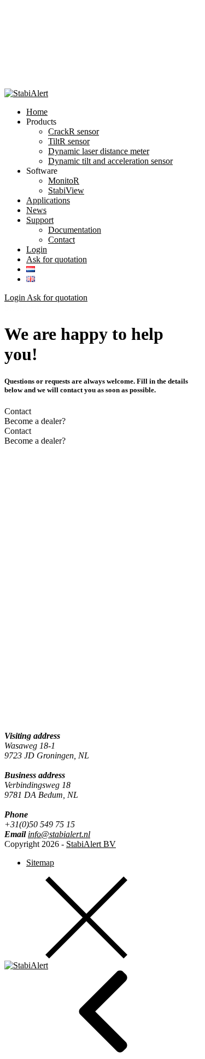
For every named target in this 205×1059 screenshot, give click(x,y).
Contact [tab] (17, 411)
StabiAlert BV (91, 844)
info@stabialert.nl (59, 834)
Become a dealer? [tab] (35, 421)
